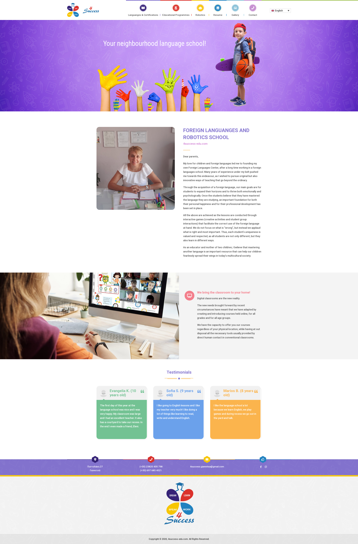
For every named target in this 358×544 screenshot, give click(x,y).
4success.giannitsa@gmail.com (207, 466)
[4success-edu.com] (83, 10)
